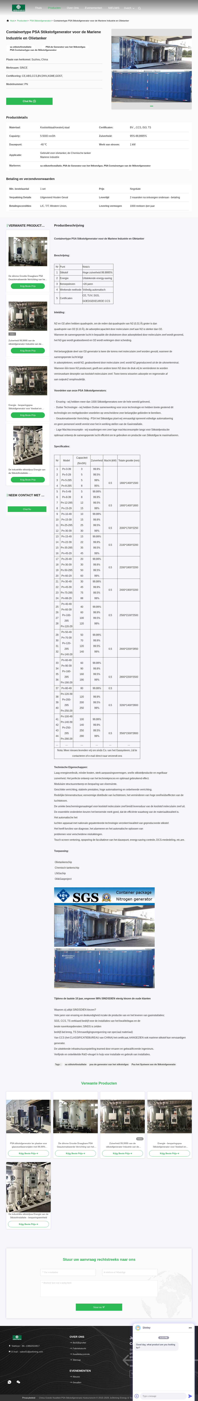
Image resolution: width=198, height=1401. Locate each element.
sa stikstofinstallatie (75, 1064)
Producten (54, 7)
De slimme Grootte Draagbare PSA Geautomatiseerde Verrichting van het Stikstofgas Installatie (27, 279)
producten (22, 20)
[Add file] (137, 1396)
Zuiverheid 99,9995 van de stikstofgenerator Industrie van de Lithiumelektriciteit (25, 344)
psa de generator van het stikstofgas (109, 1064)
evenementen (93, 7)
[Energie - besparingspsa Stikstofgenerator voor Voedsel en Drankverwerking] (169, 1116)
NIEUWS (113, 7)
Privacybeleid (28, 1398)
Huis (12, 20)
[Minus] (190, 1328)
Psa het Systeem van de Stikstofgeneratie (154, 1064)
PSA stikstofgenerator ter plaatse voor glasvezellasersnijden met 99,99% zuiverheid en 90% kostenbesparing (28, 1145)
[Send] (190, 1396)
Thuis (38, 7)
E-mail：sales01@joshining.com (27, 1351)
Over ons (73, 7)
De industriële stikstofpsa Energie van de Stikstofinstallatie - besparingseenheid (27, 473)
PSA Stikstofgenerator (40, 20)
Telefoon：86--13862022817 (25, 1346)
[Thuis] (18, 8)
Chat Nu (27, 101)
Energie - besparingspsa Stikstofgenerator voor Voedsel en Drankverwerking (25, 408)
